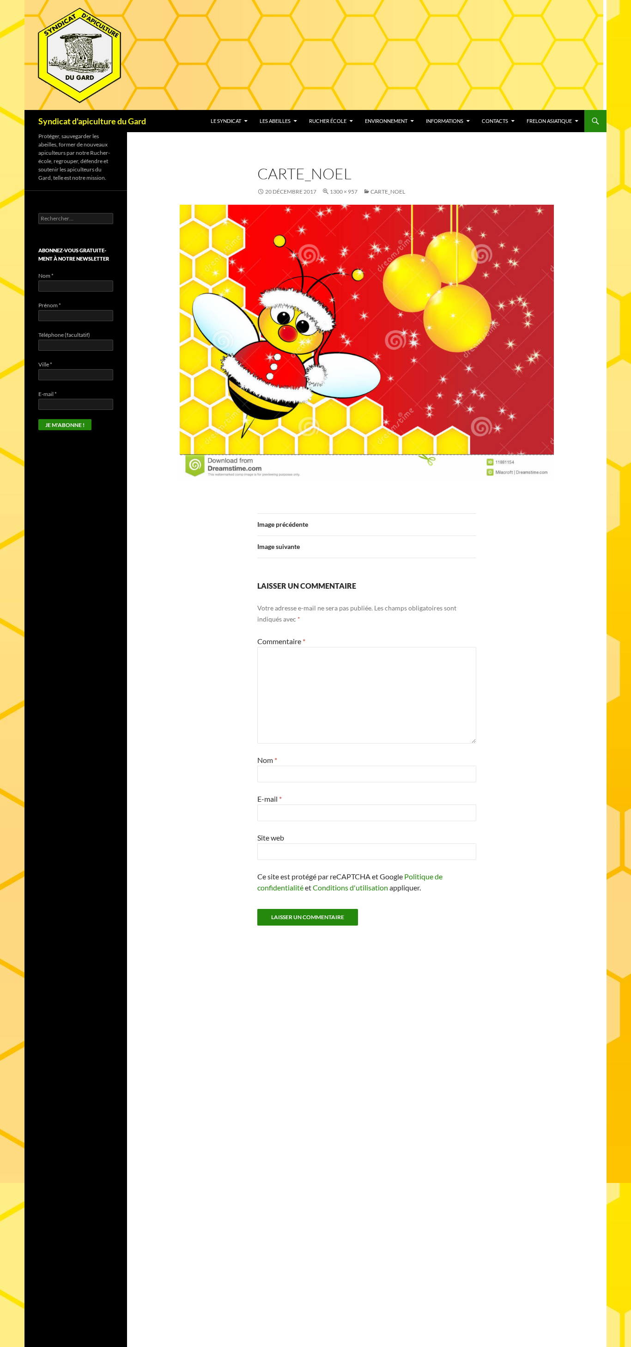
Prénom (49, 305)
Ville (45, 364)
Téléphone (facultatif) (64, 334)
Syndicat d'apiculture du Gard (92, 121)
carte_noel (387, 191)
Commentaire (281, 641)
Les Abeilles (275, 121)
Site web (270, 837)
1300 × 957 (344, 191)
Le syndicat (226, 121)
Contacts (495, 121)
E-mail (269, 798)
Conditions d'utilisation (350, 887)
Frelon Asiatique (549, 121)
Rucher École (327, 121)
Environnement (386, 121)
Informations (444, 121)
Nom (267, 760)
